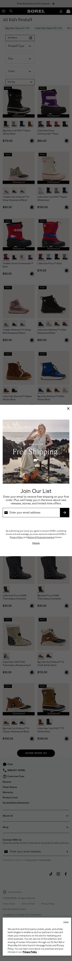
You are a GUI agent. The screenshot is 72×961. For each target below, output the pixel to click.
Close (66, 922)
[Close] (68, 408)
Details (36, 543)
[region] (37, 937)
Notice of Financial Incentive (40, 537)
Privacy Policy (16, 537)
